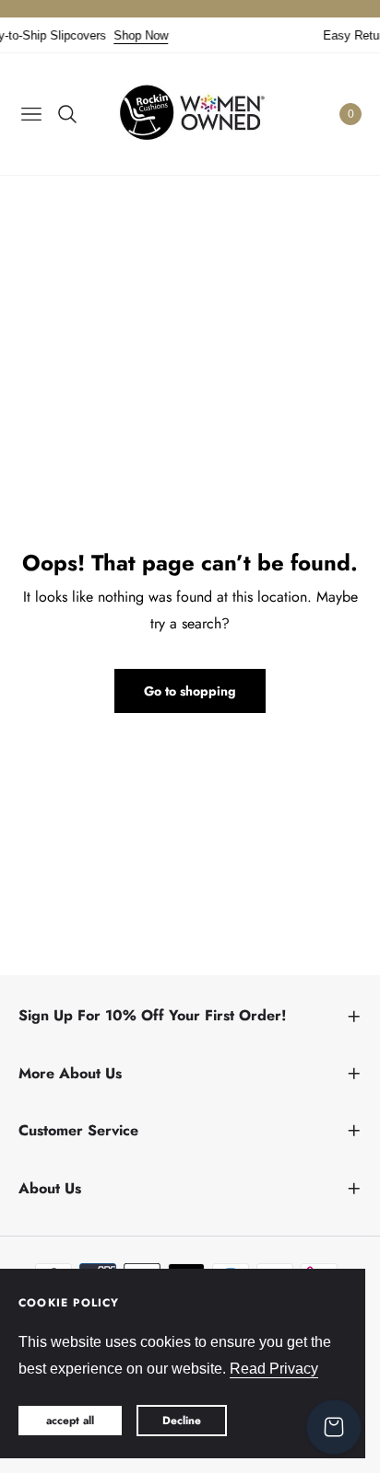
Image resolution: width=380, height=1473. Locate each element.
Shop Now (136, 35)
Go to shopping (190, 691)
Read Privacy (274, 1368)
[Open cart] (334, 1427)
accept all (70, 1420)
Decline (181, 1420)
